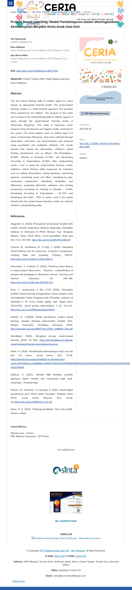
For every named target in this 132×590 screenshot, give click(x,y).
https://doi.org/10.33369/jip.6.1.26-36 (33, 402)
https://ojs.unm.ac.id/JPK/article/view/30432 (33, 309)
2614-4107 (81, 556)
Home (13, 12)
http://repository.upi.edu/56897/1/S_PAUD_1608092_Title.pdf (42, 329)
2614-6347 (59, 556)
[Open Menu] (10, 3)
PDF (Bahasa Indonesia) (96, 113)
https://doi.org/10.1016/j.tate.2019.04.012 (32, 282)
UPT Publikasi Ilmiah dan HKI (54, 550)
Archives (24, 12)
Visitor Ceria (18, 581)
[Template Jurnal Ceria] (66, 538)
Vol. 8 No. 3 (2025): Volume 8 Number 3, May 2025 (56, 12)
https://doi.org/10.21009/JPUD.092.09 (51, 240)
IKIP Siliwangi (78, 550)
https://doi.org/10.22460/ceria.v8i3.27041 (37, 71)
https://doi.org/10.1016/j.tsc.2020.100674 (31, 259)
